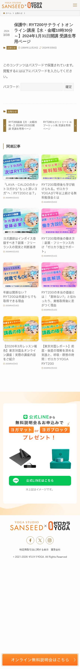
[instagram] (50, 540)
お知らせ (11, 48)
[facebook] (30, 540)
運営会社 (55, 549)
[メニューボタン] (75, 5)
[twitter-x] (40, 540)
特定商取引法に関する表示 (34, 549)
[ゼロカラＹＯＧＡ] (22, 5)
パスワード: (12, 86)
